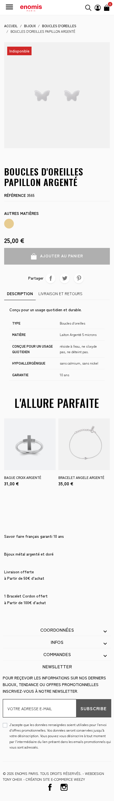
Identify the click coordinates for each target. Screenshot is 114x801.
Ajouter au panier (61, 255)
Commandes (57, 654)
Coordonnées (57, 629)
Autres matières (21, 213)
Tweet (64, 278)
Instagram (64, 787)
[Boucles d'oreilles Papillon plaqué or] (9, 224)
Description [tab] (20, 293)
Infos (57, 642)
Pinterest (79, 278)
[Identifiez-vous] (98, 7)
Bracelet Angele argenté (81, 477)
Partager (50, 278)
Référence (15, 195)
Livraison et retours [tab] (60, 293)
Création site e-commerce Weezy (55, 779)
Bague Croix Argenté (22, 477)
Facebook (50, 787)
